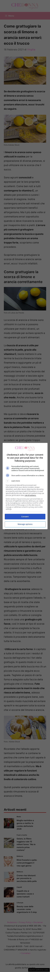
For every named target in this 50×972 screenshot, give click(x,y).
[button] (25, 481)
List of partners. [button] (30, 495)
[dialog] (25, 486)
